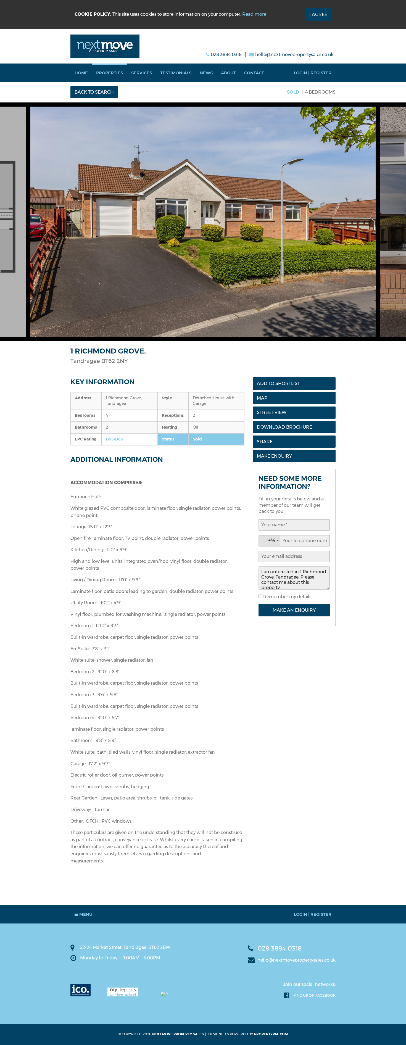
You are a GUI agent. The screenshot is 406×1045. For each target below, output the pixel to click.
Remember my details (286, 596)
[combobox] (269, 540)
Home (81, 72)
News (206, 72)
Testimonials (175, 72)
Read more (254, 14)
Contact (254, 72)
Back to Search (94, 92)
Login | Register (312, 72)
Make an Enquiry (294, 610)
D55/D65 (114, 439)
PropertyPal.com (271, 1034)
